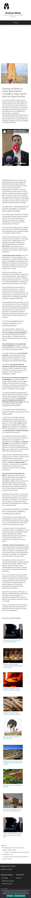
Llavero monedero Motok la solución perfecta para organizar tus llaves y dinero (12, 835)
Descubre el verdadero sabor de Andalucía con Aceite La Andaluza (11, 689)
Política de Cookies (7, 883)
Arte (12, 847)
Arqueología (7, 847)
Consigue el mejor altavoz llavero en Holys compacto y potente (12, 640)
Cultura (17, 847)
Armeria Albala (13, 13)
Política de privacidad (8, 881)
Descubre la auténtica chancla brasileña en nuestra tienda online (12, 713)
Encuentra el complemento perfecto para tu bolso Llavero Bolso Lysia (12, 810)
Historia (9, 850)
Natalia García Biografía (6, 869)
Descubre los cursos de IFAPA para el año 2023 (12, 786)
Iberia (14, 850)
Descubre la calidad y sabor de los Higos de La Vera (12, 737)
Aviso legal (5, 878)
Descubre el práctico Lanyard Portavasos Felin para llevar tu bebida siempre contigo (12, 666)
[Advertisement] (15, 45)
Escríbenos (18, 878)
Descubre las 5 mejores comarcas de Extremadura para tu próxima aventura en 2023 (13, 762)
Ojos (5, 845)
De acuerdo (10, 895)
